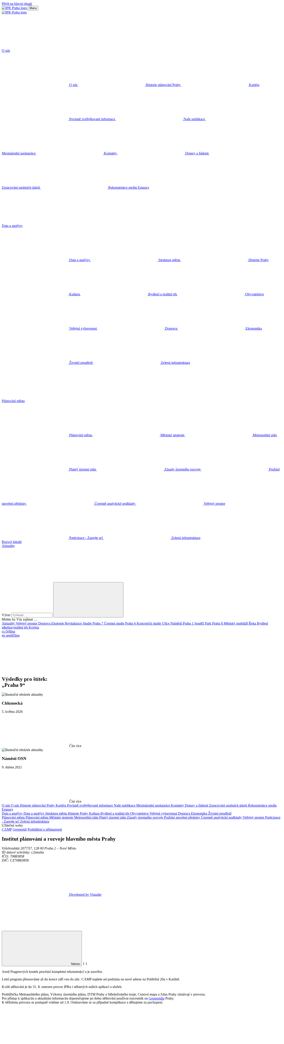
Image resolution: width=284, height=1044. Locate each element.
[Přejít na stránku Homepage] (15, 8)
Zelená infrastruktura (34, 821)
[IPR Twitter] (102, 669)
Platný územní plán (113, 817)
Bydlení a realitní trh (115, 813)
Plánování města (14, 817)
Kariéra (61, 805)
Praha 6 (131, 623)
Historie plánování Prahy (38, 805)
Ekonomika (199, 813)
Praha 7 (98, 623)
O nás (6, 805)
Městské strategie (61, 817)
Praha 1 (188, 623)
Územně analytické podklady (222, 817)
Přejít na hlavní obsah (17, 4)
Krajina (34, 627)
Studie (88, 623)
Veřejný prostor (27, 623)
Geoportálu (156, 998)
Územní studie (114, 623)
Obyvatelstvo (140, 813)
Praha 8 (218, 623)
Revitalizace (74, 623)
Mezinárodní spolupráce (153, 805)
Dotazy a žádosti (197, 805)
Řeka (253, 623)
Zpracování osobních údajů (228, 805)
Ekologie (58, 623)
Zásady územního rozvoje (145, 817)
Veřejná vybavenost (164, 813)
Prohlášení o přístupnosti (45, 829)
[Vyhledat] (35, 580)
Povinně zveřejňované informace (90, 805)
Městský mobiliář (236, 623)
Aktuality (9, 623)
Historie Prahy (78, 813)
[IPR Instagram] (170, 669)
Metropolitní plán (86, 817)
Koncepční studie (149, 623)
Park (208, 623)
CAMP (7, 829)
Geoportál (20, 829)
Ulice (166, 623)
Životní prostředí (219, 813)
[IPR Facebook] (35, 669)
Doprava (44, 623)
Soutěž (199, 623)
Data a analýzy (13, 813)
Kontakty (178, 805)
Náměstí (176, 623)
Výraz (6, 615)
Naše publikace (125, 805)
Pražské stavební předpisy (182, 817)
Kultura (95, 813)
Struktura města (56, 813)
